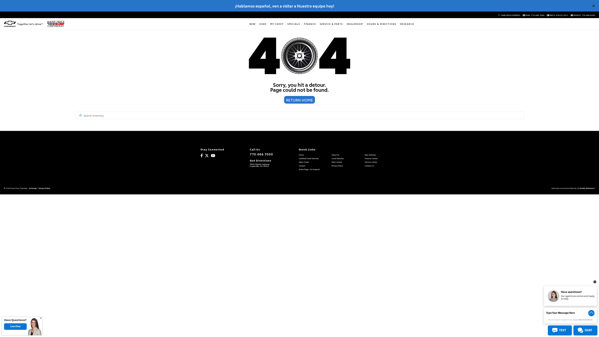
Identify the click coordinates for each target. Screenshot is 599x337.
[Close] (593, 6)
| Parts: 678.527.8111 (557, 15)
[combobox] (299, 115)
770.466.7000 (261, 154)
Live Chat (15, 326)
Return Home (299, 100)
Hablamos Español (510, 15)
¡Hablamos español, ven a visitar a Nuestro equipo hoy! (284, 5)
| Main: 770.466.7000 (533, 15)
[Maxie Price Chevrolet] (55, 24)
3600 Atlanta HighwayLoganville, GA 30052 (260, 165)
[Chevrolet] (10, 24)
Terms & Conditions (585, 320)
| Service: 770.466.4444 (582, 15)
